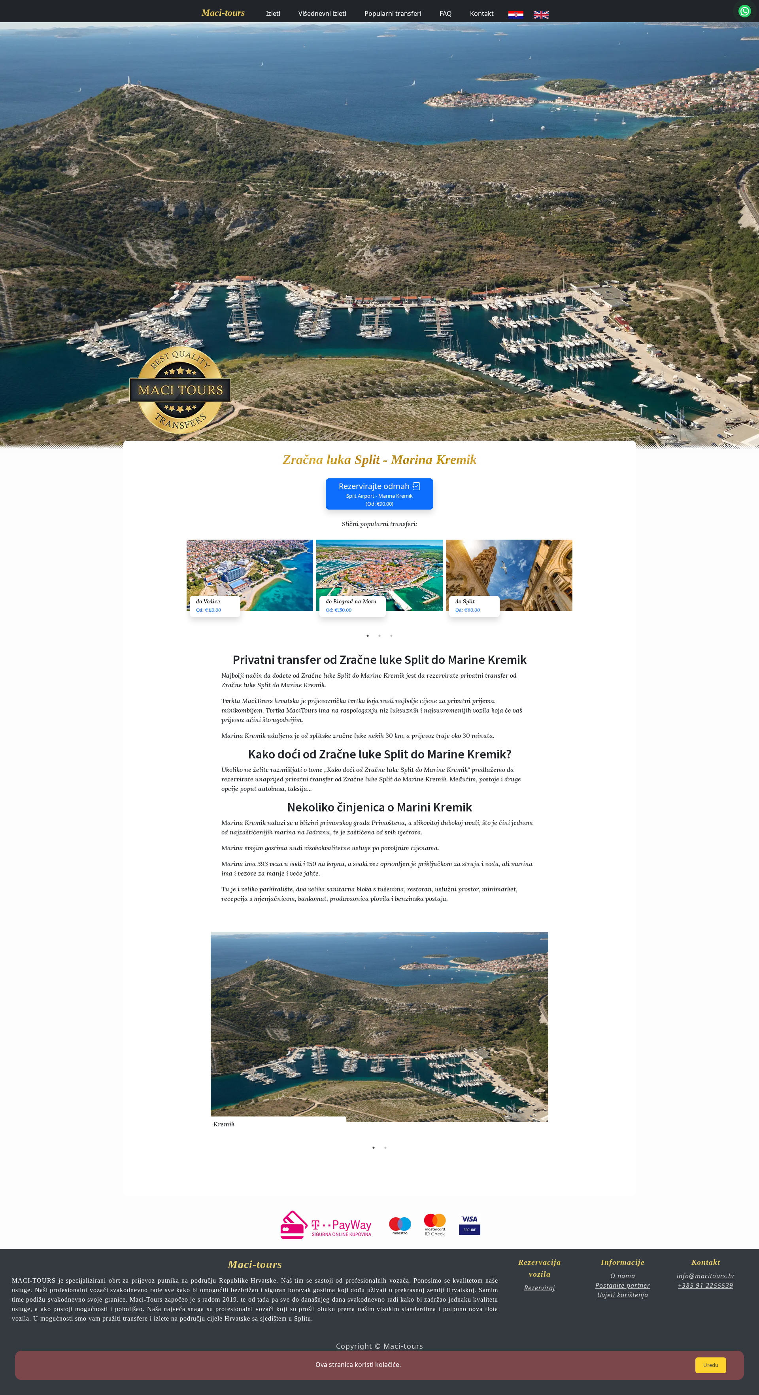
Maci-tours (223, 13)
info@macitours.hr (706, 1276)
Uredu (710, 1364)
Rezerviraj (539, 1287)
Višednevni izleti (322, 13)
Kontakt (482, 13)
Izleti (273, 13)
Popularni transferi (392, 13)
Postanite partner (622, 1285)
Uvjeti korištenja (622, 1295)
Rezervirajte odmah (376, 494)
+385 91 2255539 (705, 1285)
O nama (622, 1276)
